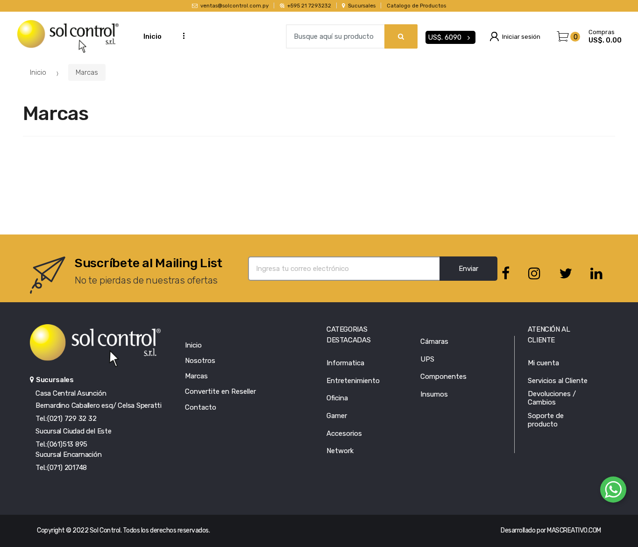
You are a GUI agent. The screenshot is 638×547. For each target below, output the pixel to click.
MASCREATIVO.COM (574, 530)
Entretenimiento (353, 381)
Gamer (336, 416)
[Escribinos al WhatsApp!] (613, 491)
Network (340, 451)
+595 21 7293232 (309, 5)
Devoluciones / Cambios (552, 398)
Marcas (87, 72)
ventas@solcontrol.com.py (234, 5)
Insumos (434, 394)
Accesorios (344, 433)
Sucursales (362, 5)
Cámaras (434, 341)
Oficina (337, 398)
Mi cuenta (543, 363)
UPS (427, 359)
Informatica (345, 363)
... (180, 35)
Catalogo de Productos (416, 5)
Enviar (468, 268)
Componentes (443, 376)
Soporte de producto (546, 420)
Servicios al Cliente (558, 381)
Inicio (152, 36)
